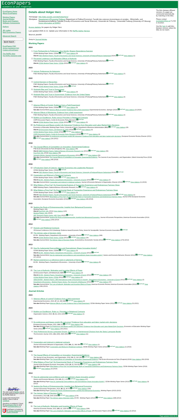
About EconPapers (10, 13)
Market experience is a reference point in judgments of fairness (57, 260)
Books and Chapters (10, 21)
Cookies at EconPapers (10, 50)
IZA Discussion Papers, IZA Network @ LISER (54, 129)
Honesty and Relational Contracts (46, 228)
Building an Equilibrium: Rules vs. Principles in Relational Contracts (59, 312)
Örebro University (12, 412)
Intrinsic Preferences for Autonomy (46, 71)
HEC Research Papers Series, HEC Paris (47, 215)
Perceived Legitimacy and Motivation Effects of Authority (55, 59)
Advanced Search (9, 36)
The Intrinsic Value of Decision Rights (62, 240)
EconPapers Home (10, 11)
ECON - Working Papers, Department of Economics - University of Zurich (62, 180)
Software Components (11, 23)
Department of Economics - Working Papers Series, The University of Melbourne (59, 282)
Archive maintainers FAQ (11, 48)
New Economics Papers (12, 32)
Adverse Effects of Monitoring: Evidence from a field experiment (57, 112)
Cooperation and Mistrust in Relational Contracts (52, 175)
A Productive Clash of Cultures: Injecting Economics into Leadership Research (63, 168)
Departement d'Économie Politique (51, 19)
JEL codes (7, 30)
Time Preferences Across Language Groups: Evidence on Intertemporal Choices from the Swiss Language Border (77, 332)
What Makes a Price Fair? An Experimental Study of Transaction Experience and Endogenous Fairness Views (75, 190)
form (164, 26)
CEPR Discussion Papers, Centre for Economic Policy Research (54, 134)
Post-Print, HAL (38, 153)
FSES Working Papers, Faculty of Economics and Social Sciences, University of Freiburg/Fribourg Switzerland (75, 55)
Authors (6, 27)
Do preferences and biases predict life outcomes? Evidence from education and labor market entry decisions (85, 136)
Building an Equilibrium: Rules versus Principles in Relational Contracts (60, 118)
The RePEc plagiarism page (12, 55)
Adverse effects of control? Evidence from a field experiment (69, 110)
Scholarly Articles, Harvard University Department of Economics (54, 155)
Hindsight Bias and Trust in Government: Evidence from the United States (61, 94)
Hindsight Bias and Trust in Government (48, 89)
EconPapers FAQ (9, 46)
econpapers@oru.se (163, 21)
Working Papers (9, 17)
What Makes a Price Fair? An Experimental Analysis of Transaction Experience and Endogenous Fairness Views (76, 185)
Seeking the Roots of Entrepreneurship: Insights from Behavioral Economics (62, 207)
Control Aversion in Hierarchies (45, 82)
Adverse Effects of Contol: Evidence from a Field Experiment (56, 105)
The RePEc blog (9, 54)
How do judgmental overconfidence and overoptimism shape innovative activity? (76, 255)
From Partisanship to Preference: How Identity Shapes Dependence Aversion (63, 51)
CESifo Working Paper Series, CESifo (51, 63)
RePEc (16, 392)
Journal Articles (8, 19)
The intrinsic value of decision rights (47, 233)
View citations (71, 53)
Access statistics (35, 27)
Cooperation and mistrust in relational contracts (65, 182)
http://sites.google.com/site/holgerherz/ (53, 17)
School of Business (15, 411)
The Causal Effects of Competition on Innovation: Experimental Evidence (61, 147)
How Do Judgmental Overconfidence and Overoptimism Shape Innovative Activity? (65, 248)
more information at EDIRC (49, 23)
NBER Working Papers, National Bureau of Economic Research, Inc (61, 151)
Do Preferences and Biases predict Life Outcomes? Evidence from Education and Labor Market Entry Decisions (76, 125)
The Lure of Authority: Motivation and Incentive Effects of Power (57, 270)
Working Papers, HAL (40, 213)
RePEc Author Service (81, 31)
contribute (6, 401)
